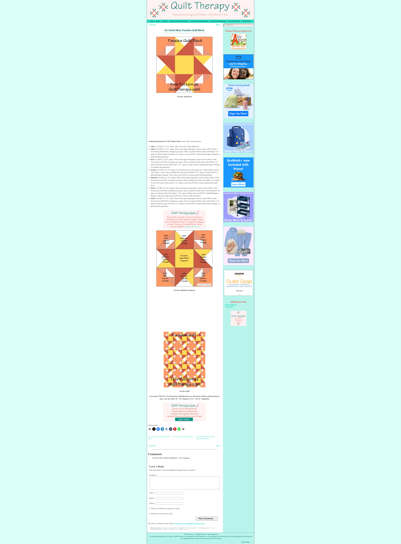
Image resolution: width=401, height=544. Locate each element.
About (158, 21)
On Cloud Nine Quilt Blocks (199, 21)
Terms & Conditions (230, 305)
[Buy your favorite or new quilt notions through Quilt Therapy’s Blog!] (184, 412)
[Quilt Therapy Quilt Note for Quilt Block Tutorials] (184, 219)
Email (151, 498)
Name (151, 493)
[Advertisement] (184, 120)
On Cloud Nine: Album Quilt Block (182, 436)
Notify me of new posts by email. (162, 513)
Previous (151, 24)
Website (151, 503)
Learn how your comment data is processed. (189, 523)
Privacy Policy (229, 307)
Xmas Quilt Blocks (234, 21)
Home (152, 21)
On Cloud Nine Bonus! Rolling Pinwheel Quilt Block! (205, 438)
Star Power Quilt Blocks (218, 21)
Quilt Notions (246, 21)
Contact (165, 21)
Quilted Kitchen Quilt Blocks (179, 21)
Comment (153, 475)
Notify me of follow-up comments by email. (165, 508)
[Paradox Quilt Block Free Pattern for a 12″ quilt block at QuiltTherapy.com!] (184, 65)
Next (218, 24)
